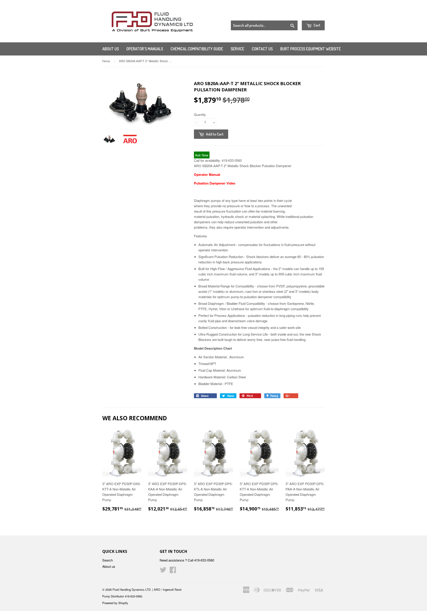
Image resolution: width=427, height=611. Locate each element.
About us (110, 48)
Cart (316, 25)
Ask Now (201, 155)
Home (106, 61)
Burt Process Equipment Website (310, 48)
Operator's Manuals (144, 48)
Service (237, 48)
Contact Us (262, 48)
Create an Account (312, 15)
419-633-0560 (232, 160)
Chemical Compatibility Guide (197, 48)
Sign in (288, 15)
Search (107, 560)
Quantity (200, 114)
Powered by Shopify (115, 603)
